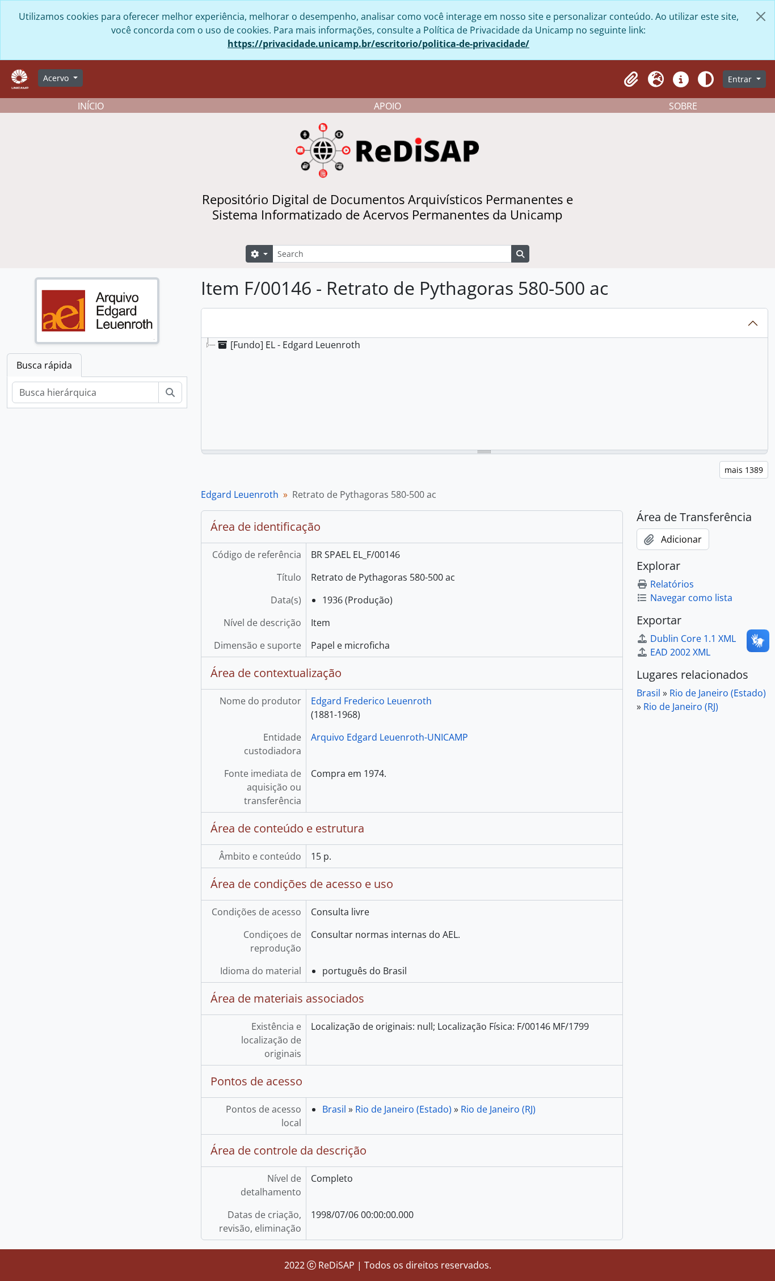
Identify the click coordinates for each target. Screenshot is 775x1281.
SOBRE (683, 106)
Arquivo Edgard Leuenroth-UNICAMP (389, 737)
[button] (630, 79)
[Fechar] (760, 16)
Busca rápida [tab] (44, 365)
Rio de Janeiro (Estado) (403, 1109)
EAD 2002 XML (680, 652)
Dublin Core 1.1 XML (693, 638)
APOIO (387, 106)
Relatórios (672, 584)
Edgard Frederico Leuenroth (371, 701)
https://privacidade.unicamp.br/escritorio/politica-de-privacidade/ (378, 43)
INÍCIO (91, 106)
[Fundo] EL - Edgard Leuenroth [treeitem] (295, 345)
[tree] (484, 394)
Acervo (57, 78)
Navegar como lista (691, 597)
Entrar (741, 79)
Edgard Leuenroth (240, 494)
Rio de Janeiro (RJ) (498, 1109)
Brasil (334, 1109)
